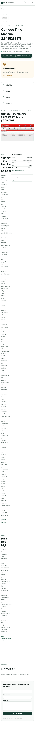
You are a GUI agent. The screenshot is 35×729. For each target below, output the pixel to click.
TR (13, 180)
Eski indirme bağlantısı (18, 170)
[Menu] (32, 2)
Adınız (4, 689)
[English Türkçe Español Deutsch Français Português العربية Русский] (27, 2)
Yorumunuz (5, 700)
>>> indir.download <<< (6, 638)
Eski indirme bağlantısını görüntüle (16, 56)
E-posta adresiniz (7, 694)
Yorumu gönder (17, 713)
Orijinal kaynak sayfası (3, 520)
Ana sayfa (3, 8)
